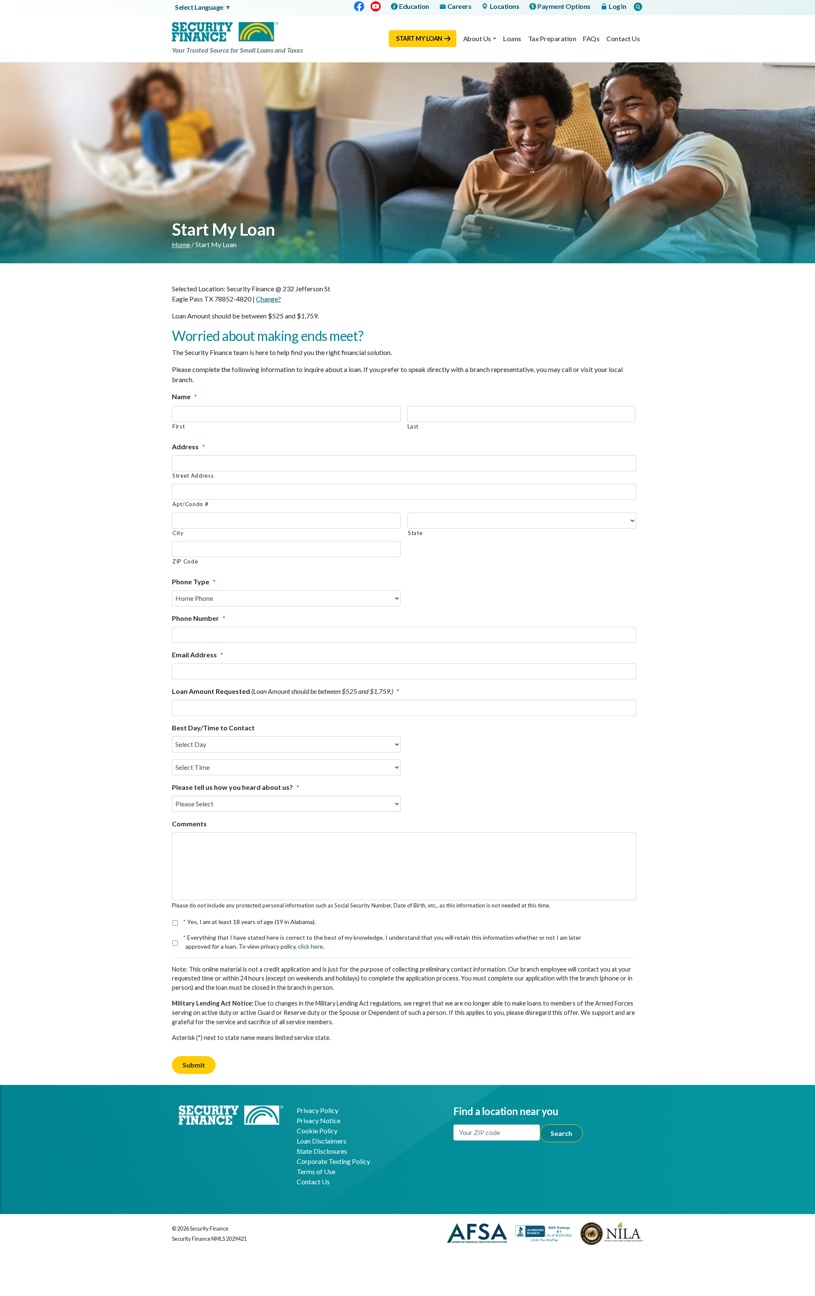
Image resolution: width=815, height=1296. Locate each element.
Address (188, 446)
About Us (477, 38)
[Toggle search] (638, 6)
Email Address (197, 655)
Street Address (193, 475)
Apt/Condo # (190, 504)
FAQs (591, 38)
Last (413, 426)
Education (414, 6)
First (178, 426)
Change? (268, 299)
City (178, 533)
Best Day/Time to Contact (213, 728)
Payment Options (563, 6)
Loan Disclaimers (321, 1141)
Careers (459, 6)
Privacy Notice (318, 1120)
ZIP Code (185, 561)
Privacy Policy (317, 1110)
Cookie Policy (317, 1131)
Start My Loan (419, 38)
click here (310, 946)
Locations (505, 6)
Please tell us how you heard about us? (235, 787)
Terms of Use (316, 1171)
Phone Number (198, 618)
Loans (512, 38)
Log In (617, 6)
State (415, 533)
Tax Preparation (552, 38)
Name (184, 396)
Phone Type (194, 582)
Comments (189, 824)
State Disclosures (322, 1151)
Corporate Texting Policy (333, 1161)
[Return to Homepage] (231, 1114)
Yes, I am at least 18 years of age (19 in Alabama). (250, 921)
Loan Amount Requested (285, 691)
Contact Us (623, 38)
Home (181, 244)
